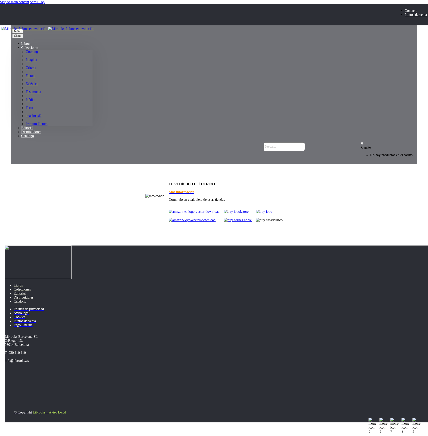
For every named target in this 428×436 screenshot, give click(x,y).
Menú (17, 31)
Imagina (31, 59)
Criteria (31, 68)
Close (17, 35)
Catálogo (27, 136)
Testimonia (33, 92)
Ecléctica (32, 84)
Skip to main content (14, 2)
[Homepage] (47, 29)
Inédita (30, 100)
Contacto (411, 10)
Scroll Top (37, 2)
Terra (29, 108)
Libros (25, 43)
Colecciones (29, 47)
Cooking (32, 51)
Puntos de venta (416, 14)
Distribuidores (31, 132)
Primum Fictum (36, 124)
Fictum (30, 76)
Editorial (27, 128)
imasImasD (33, 116)
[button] (298, 155)
